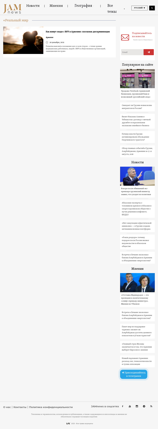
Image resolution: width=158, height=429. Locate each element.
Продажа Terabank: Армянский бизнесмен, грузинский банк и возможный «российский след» (135, 94)
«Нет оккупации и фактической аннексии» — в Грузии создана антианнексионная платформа (136, 226)
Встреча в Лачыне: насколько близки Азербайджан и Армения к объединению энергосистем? (137, 258)
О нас (7, 407)
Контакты (19, 407)
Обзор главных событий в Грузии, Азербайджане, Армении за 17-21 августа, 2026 (137, 151)
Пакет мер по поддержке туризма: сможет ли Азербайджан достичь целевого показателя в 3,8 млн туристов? (137, 331)
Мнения (56, 6)
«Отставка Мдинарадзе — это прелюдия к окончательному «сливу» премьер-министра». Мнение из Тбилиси (135, 299)
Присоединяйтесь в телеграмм (135, 374)
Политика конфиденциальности (51, 407)
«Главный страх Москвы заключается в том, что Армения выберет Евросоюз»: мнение (137, 347)
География (83, 6)
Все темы (112, 9)
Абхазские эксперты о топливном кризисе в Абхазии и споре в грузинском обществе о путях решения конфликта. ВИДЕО (136, 209)
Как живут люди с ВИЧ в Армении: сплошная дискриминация (78, 31)
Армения (49, 37)
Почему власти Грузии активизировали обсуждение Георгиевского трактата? (135, 137)
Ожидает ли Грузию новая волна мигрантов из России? (137, 107)
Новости (33, 6)
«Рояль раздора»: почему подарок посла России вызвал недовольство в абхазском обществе (135, 242)
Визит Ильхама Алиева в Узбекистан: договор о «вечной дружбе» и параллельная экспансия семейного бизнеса (136, 121)
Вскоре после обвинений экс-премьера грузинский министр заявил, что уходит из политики (136, 191)
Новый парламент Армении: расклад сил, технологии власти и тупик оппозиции (137, 361)
